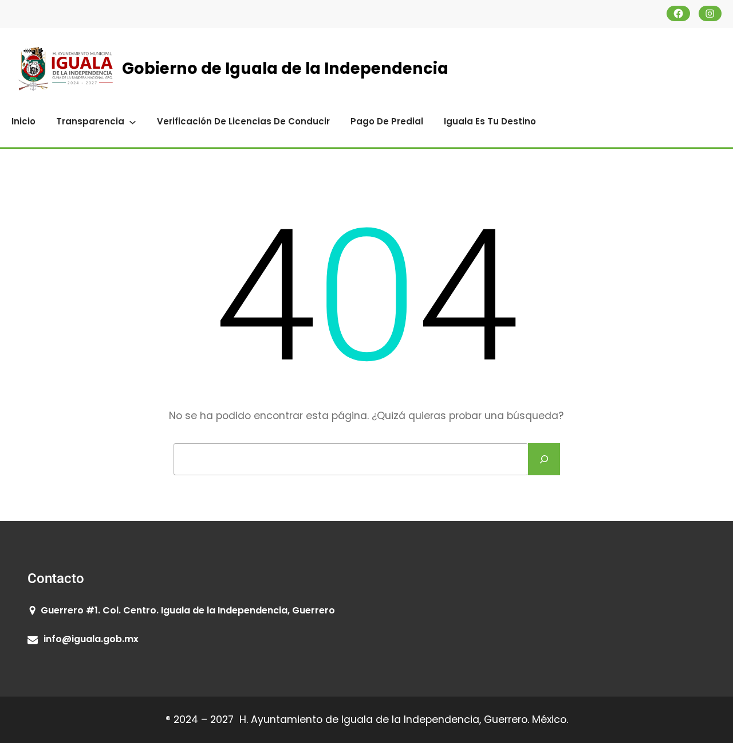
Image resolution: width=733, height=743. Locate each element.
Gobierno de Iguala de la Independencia (285, 68)
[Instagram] (710, 13)
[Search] (544, 459)
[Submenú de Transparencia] (132, 121)
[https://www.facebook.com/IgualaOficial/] (678, 13)
